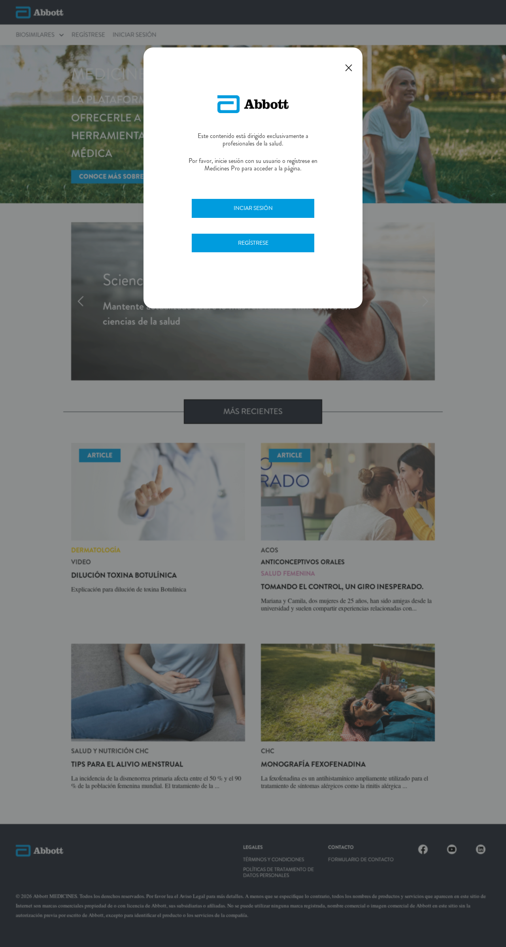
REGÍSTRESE (253, 243)
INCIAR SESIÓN (253, 208)
